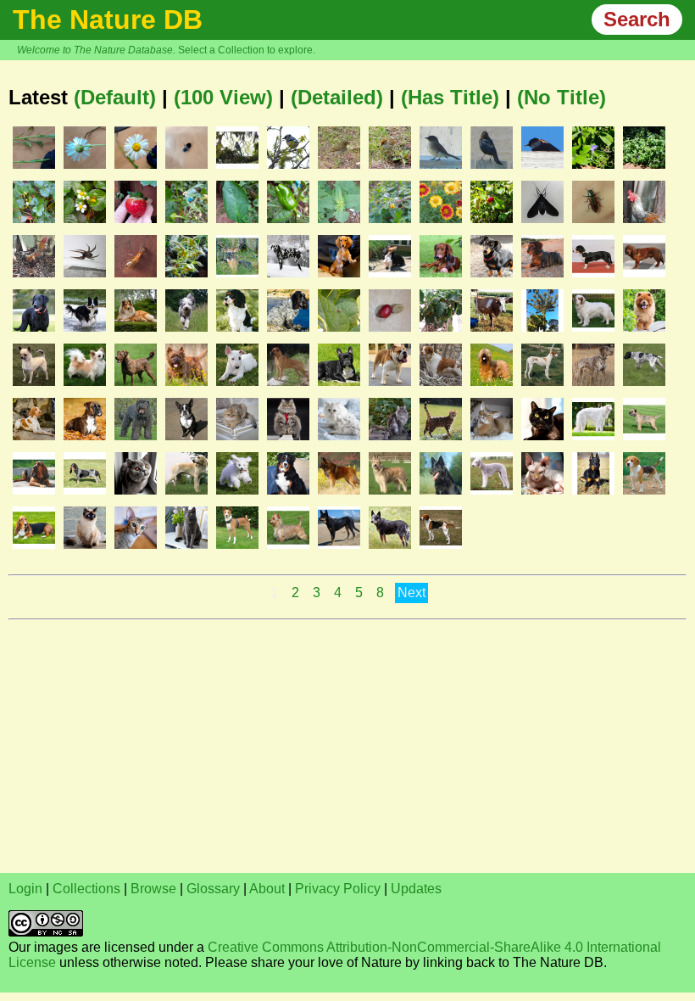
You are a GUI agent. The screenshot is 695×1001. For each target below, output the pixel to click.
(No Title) (561, 97)
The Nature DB (108, 19)
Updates (416, 888)
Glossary (213, 888)
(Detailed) (337, 97)
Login (25, 888)
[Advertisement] (347, 745)
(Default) (115, 97)
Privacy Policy (338, 888)
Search (636, 19)
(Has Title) (450, 97)
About (267, 888)
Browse (153, 888)
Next (411, 592)
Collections (86, 888)
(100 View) (223, 97)
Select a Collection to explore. (246, 50)
